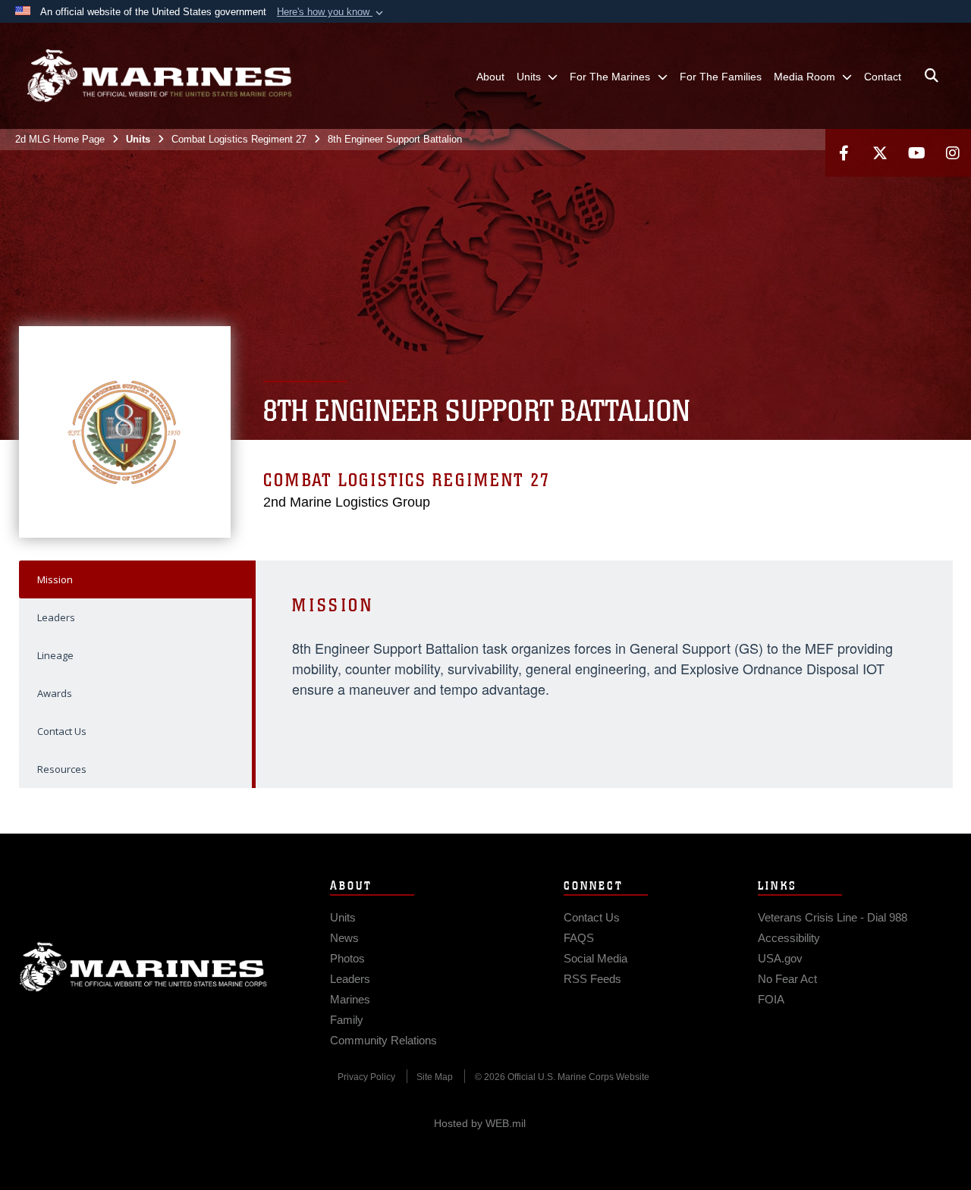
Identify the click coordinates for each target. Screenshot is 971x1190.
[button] (331, 12)
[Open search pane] (931, 76)
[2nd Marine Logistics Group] (159, 75)
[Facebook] (843, 153)
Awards (54, 693)
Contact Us (61, 731)
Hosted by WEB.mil (480, 1123)
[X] (880, 153)
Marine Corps (143, 967)
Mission (55, 579)
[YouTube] (916, 153)
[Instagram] (953, 153)
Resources (61, 769)
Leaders (56, 617)
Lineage (55, 655)
